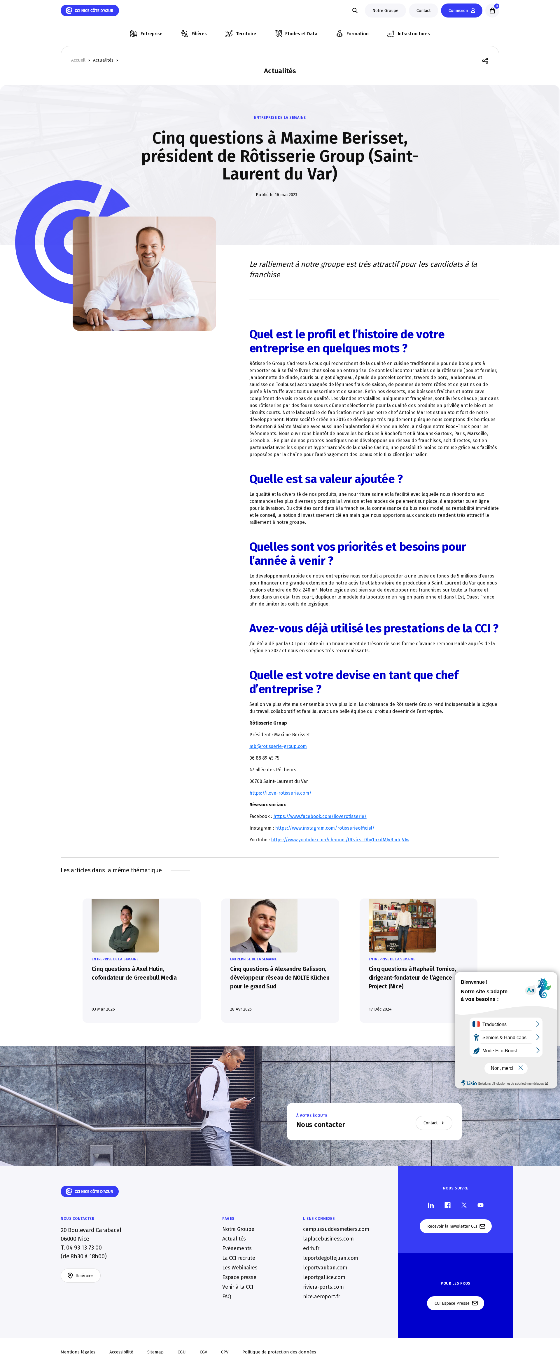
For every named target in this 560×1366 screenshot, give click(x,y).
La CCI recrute (238, 1258)
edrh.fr (311, 1248)
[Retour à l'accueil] (90, 10)
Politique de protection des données (279, 1352)
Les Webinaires (239, 1267)
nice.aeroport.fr (321, 1296)
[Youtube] (480, 1205)
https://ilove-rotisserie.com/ (280, 793)
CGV (203, 1352)
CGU (182, 1352)
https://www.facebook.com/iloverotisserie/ (320, 816)
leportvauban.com (325, 1267)
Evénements (237, 1248)
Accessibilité (121, 1352)
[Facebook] (447, 1205)
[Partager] (485, 60)
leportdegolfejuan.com (330, 1258)
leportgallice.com (324, 1277)
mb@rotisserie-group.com (278, 746)
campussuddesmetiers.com (336, 1229)
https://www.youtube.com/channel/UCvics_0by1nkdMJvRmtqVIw (340, 839)
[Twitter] (464, 1205)
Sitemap (155, 1352)
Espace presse (239, 1277)
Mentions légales (78, 1352)
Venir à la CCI (237, 1287)
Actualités (103, 60)
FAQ (226, 1296)
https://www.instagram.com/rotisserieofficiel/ (324, 828)
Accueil (78, 60)
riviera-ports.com (323, 1287)
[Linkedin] (431, 1205)
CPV (224, 1352)
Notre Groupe (238, 1229)
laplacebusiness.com (328, 1239)
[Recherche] (355, 11)
